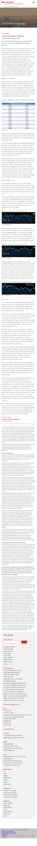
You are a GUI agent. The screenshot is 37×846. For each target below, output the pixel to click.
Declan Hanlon (7, 653)
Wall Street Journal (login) (10, 795)
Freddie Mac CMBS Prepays (11, 674)
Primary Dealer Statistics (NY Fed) (12, 763)
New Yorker (6, 814)
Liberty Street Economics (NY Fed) (13, 748)
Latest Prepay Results (9, 681)
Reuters (5, 782)
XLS (24, 685)
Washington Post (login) (10, 797)
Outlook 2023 (7, 710)
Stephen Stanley (6, 38)
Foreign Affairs (7, 812)
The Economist (7, 807)
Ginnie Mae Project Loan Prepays (12, 679)
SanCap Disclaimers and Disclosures (9, 833)
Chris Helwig (6, 655)
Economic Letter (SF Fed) (10, 746)
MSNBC (5, 780)
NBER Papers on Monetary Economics (14, 737)
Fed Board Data (7, 759)
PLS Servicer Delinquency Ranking (12, 685)
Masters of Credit (8, 713)
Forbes (5, 809)
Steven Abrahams (8, 649)
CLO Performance (8, 729)
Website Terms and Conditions (8, 831)
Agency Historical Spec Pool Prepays (13, 700)
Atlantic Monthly (7, 803)
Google (5, 775)
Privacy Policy (4, 834)
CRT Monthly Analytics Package (12, 670)
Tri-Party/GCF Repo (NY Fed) (11, 765)
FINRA (5, 837)
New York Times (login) (9, 792)
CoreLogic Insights (8, 744)
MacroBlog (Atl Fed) (9, 750)
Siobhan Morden (8, 659)
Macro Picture (7, 725)
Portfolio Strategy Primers (11, 704)
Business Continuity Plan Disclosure (9, 832)
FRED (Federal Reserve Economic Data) (14, 756)
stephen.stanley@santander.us (11, 419)
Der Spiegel (6, 805)
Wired (5, 816)
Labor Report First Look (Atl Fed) (12, 761)
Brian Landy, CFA (8, 657)
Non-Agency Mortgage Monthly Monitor (14, 683)
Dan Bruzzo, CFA (8, 651)
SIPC (33, 835)
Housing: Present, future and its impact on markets (17, 715)
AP (4, 771)
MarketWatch (7, 778)
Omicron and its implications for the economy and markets (13, 717)
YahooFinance (7, 784)
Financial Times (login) (9, 790)
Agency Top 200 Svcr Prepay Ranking (13, 696)
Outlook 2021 (7, 723)
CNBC (5, 773)
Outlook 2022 (7, 721)
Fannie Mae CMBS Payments (11, 672)
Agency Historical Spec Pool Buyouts (13, 698)
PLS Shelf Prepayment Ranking (12, 691)
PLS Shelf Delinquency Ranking (12, 689)
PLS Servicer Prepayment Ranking (12, 687)
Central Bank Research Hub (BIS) (12, 735)
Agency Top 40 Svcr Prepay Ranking (13, 694)
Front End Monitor (8, 676)
